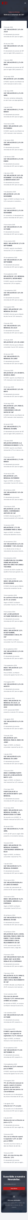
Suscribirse (14, 1188)
